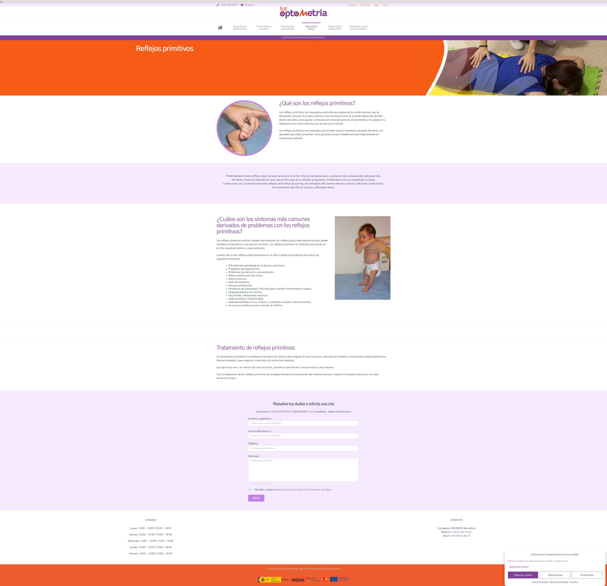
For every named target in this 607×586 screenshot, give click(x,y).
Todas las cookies (523, 575)
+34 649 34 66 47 (460, 536)
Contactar (249, 5)
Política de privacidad (559, 582)
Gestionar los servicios (519, 566)
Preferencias (587, 575)
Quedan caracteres (261, 484)
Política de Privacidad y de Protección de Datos (304, 489)
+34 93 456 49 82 (228, 5)
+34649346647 (299, 411)
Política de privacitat (313, 569)
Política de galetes (540, 582)
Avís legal (574, 582)
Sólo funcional (555, 575)
